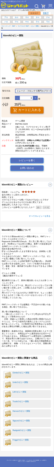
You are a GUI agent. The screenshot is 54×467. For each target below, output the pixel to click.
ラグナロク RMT (23, 26)
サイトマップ (6, 26)
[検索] (36, 6)
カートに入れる (29, 110)
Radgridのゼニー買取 (22, 430)
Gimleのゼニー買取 (21, 373)
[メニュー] (50, 6)
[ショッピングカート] (43, 7)
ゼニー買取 (35, 26)
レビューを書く (27, 160)
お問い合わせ (27, 168)
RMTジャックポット (22, 461)
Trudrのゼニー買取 (21, 401)
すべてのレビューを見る (39, 216)
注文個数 (6, 98)
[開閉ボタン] (50, 185)
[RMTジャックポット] (15, 5)
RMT (13, 26)
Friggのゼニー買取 (21, 440)
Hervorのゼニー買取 (21, 411)
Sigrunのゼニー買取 (21, 421)
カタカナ (34, 13)
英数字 (46, 13)
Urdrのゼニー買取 (20, 382)
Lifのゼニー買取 (19, 392)
